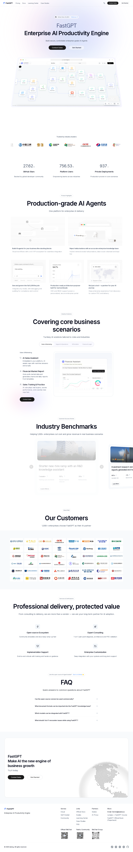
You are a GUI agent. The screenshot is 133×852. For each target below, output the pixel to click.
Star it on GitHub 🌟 (78, 674)
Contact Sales (113, 3)
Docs (24, 3)
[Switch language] (104, 3)
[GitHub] (127, 847)
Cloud (63, 812)
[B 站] (120, 847)
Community (65, 818)
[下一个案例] (102, 467)
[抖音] (112, 847)
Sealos (94, 812)
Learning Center (33, 3)
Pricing (18, 3)
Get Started (125, 3)
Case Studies (45, 3)
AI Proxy (95, 815)
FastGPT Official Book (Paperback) (115, 819)
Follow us (73, 17)
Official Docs (80, 812)
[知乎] (124, 847)
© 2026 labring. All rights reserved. (15, 847)
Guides (78, 815)
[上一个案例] (31, 467)
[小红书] (116, 847)
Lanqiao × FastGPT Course (117, 815)
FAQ (77, 824)
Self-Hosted (65, 815)
